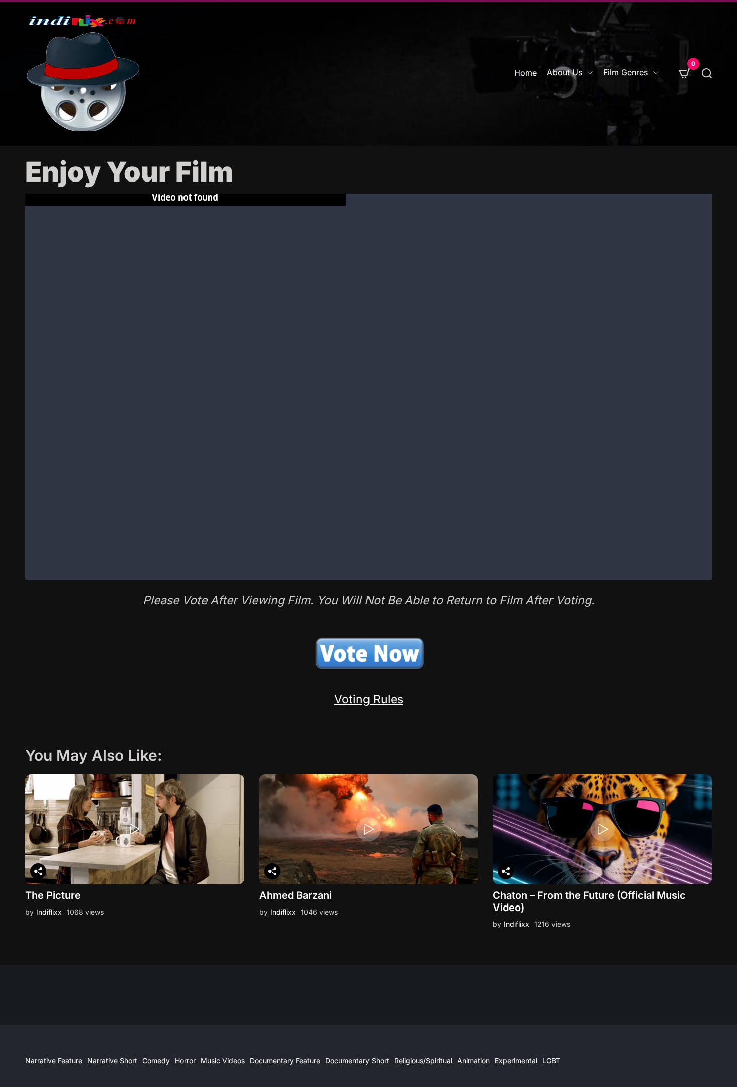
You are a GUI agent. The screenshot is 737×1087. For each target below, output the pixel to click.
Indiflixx (49, 912)
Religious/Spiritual (423, 1060)
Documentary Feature (285, 1060)
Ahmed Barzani (295, 895)
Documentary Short (357, 1060)
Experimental (516, 1060)
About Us (564, 72)
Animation (473, 1060)
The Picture (53, 895)
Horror (185, 1060)
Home (525, 73)
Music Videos (223, 1060)
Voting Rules (368, 699)
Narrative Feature (53, 1060)
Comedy (156, 1060)
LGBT (551, 1060)
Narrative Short (112, 1060)
